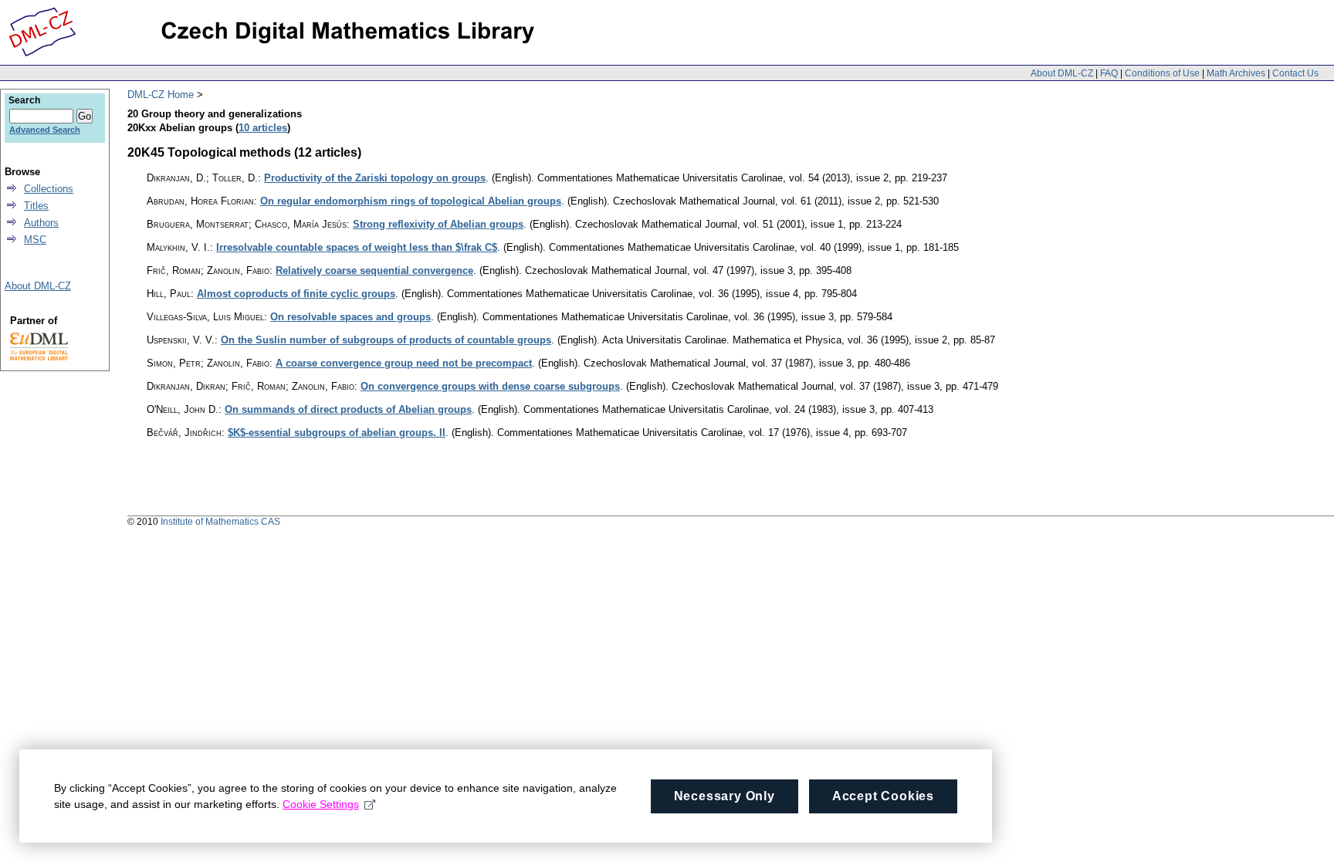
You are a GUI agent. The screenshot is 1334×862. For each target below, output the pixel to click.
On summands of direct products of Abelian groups (348, 409)
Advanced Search (44, 129)
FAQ (1109, 73)
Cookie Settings (321, 804)
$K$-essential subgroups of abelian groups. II (336, 432)
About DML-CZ (1062, 73)
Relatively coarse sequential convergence (374, 270)
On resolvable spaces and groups (350, 317)
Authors (41, 222)
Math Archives (1236, 73)
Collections (48, 188)
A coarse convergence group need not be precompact (404, 363)
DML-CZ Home (160, 94)
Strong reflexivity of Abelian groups (438, 224)
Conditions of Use (1162, 73)
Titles (36, 205)
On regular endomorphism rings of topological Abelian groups (410, 201)
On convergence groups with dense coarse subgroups (490, 386)
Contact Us (1295, 73)
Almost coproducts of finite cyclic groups (296, 293)
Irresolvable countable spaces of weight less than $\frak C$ (356, 247)
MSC (35, 239)
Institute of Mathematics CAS (220, 521)
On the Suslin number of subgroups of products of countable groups (386, 340)
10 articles (263, 128)
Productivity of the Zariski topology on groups (375, 178)
